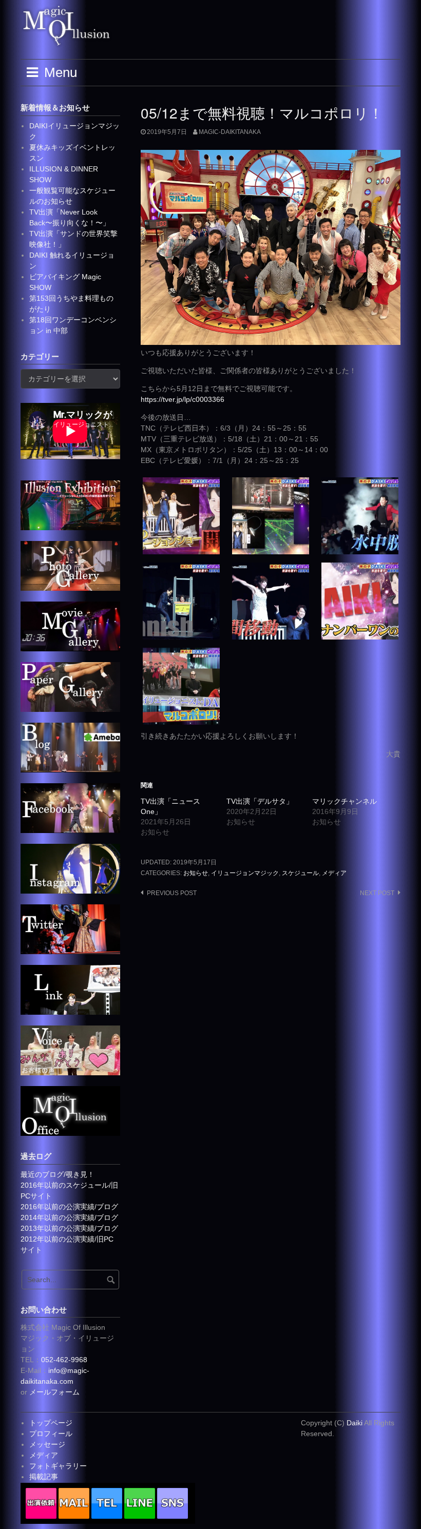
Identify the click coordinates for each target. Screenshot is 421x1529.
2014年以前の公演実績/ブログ (69, 1217)
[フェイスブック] (70, 807)
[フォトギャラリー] (70, 565)
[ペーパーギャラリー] (70, 686)
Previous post (172, 893)
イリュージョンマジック (245, 873)
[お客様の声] (70, 1050)
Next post (377, 893)
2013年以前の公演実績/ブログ (69, 1228)
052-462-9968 (64, 1360)
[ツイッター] (70, 928)
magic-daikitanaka (230, 132)
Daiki (355, 1423)
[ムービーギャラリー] (70, 626)
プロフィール (50, 1433)
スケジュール (300, 873)
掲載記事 (43, 1477)
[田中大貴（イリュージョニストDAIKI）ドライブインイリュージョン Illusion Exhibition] (70, 504)
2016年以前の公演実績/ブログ (69, 1207)
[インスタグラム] (70, 868)
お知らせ (195, 873)
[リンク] (70, 989)
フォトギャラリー (58, 1466)
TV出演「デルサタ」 (259, 801)
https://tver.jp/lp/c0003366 (182, 399)
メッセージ (47, 1444)
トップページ (50, 1423)
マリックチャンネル (344, 801)
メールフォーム (54, 1392)
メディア (334, 873)
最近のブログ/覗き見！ (57, 1174)
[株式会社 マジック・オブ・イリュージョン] (70, 1110)
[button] (181, 515)
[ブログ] (70, 747)
